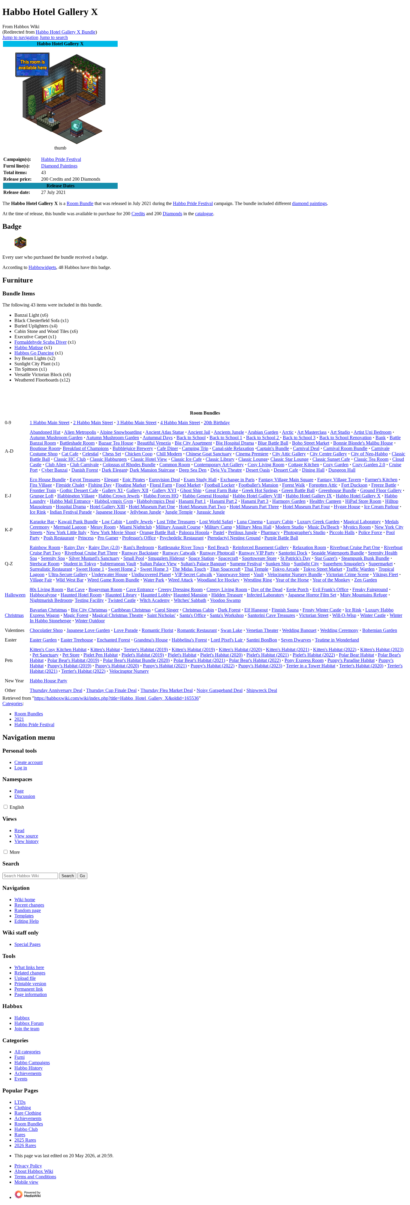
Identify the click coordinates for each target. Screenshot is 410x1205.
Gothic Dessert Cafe (79, 490)
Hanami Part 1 (192, 501)
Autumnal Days (158, 437)
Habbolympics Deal (156, 501)
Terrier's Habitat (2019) (146, 649)
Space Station (201, 558)
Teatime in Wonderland (337, 639)
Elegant (111, 479)
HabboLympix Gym (114, 501)
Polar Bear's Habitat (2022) (255, 660)
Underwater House (110, 574)
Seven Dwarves (296, 639)
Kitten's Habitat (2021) (287, 649)
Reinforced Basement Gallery (261, 547)
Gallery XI (113, 490)
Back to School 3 (299, 437)
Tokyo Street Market (322, 569)
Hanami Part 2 (223, 501)
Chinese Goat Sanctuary (209, 453)
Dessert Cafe (286, 470)
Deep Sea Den (193, 470)
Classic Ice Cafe (186, 459)
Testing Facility (89, 600)
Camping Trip (195, 448)
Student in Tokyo (79, 563)
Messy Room (103, 527)
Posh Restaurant (59, 537)
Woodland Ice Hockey (218, 579)
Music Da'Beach (323, 527)
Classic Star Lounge (289, 459)
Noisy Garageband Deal (220, 690)
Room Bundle (80, 203)
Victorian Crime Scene (347, 574)
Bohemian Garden (379, 630)
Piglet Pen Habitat (100, 654)
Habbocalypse (43, 594)
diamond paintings (309, 203)
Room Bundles (28, 713)
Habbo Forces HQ (161, 495)
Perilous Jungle (242, 532)
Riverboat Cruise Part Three (91, 552)
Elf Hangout (256, 609)
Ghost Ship (190, 490)
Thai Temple (256, 569)
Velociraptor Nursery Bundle (294, 574)
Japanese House (111, 512)
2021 (19, 719)
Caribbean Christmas (131, 609)
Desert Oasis (258, 470)
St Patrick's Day (295, 558)
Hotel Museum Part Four (306, 506)
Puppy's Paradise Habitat (351, 660)
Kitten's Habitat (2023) (381, 649)
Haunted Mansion (190, 594)
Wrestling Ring (257, 579)
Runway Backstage (140, 552)
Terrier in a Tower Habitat (310, 665)
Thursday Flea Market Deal (166, 690)
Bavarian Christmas (48, 609)
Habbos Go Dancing (34, 352)
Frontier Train (43, 490)
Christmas (14, 615)
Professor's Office (139, 537)
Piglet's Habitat (182, 654)
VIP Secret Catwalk (193, 574)
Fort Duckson (354, 485)
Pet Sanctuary (45, 654)
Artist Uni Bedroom (372, 432)
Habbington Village (76, 495)
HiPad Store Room (363, 501)
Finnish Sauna (285, 609)
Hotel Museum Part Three (254, 506)
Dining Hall (313, 470)
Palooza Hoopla (194, 532)
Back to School (191, 437)
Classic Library (220, 459)
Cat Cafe (70, 453)
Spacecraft (228, 558)
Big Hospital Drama (235, 442)
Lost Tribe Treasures (176, 521)
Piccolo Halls (341, 532)
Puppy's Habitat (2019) (69, 665)
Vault (259, 574)
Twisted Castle (122, 600)
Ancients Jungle (229, 432)
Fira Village (41, 485)
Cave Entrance (140, 589)
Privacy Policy (28, 1165)
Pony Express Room (304, 660)
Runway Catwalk (179, 552)
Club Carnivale (84, 464)
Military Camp (218, 527)
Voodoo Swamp (225, 600)
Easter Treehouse (77, 639)
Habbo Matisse (28, 347)
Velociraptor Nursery (129, 671)
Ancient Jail (199, 432)
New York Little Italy (66, 532)
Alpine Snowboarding (121, 432)
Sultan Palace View (158, 563)
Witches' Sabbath (190, 600)
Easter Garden (43, 639)
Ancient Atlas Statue (164, 432)
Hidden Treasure (227, 594)
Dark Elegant (114, 470)
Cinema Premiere (252, 453)
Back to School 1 (226, 437)
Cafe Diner (167, 448)
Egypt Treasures (85, 479)
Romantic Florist (157, 630)
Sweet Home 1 (90, 569)
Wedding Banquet (299, 630)
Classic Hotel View (149, 459)
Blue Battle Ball (273, 442)
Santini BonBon (261, 639)
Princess (86, 537)
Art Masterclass (312, 432)
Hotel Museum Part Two (202, 506)
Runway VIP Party (257, 552)
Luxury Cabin (280, 521)
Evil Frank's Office (330, 589)
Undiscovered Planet (151, 574)
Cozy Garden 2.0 (368, 464)
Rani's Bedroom (138, 547)
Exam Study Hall (200, 479)
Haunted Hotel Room (81, 594)
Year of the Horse (292, 579)
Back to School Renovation (345, 437)
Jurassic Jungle (211, 512)
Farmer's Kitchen (381, 479)
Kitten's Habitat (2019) (193, 649)
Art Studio (340, 432)
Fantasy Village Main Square (285, 479)
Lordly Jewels (139, 521)
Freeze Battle (383, 485)
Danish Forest (84, 470)
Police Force (370, 532)
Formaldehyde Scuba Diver (40, 342)
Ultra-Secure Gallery (68, 574)
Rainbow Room (45, 547)
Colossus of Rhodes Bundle (129, 464)
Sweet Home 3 (154, 569)
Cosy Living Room (266, 464)
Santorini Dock (293, 552)
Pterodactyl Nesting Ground (234, 537)
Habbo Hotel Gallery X (358, 495)
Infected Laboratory (265, 594)
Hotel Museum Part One (152, 506)
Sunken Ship (278, 563)
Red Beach (218, 547)
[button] (6, 807)
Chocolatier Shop (46, 630)
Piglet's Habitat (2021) (267, 654)
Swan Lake (231, 630)
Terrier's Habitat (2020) (361, 665)
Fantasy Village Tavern (339, 479)
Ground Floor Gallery (381, 490)
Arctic (288, 432)
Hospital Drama (71, 506)
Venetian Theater (262, 630)
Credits (138, 213)
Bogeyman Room (105, 589)
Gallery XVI (164, 490)
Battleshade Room (77, 442)
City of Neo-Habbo (369, 453)
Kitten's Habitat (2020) (240, 649)
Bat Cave (76, 589)
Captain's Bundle (273, 448)
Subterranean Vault (118, 563)
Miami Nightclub (135, 527)
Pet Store (71, 654)
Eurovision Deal (164, 479)
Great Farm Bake (221, 490)
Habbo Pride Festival (61, 159)
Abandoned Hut (45, 432)
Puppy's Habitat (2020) (117, 665)
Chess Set (111, 453)
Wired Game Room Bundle (113, 579)
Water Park (153, 579)
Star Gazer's (326, 558)
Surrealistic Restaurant (51, 569)
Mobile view (26, 1182)
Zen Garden (365, 579)
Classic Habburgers (108, 459)
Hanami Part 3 (254, 501)
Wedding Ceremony (339, 630)
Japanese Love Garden (88, 630)
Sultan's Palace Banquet (203, 563)
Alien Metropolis (80, 432)
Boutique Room (45, 448)
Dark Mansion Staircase (152, 470)
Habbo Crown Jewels (119, 495)
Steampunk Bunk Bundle (365, 558)
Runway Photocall (217, 552)
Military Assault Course (178, 527)
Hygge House (347, 506)
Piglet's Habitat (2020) (221, 654)
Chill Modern (169, 453)
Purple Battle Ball (281, 537)
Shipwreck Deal (261, 690)
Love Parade (126, 630)
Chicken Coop (138, 453)
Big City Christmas (89, 609)
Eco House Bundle (48, 479)
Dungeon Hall (341, 470)
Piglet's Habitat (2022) (314, 654)
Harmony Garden (289, 501)
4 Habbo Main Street (180, 422)
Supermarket (381, 563)
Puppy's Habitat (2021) (165, 665)
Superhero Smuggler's (344, 563)
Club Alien (55, 464)
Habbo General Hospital (205, 495)
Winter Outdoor (90, 620)
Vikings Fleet (385, 574)
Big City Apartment (193, 442)
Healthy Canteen (325, 501)
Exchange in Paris (237, 479)
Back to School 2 (263, 437)
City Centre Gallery (328, 453)
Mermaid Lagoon (69, 527)
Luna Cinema (250, 521)
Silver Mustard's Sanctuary (94, 558)
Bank (380, 437)
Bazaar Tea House (115, 442)
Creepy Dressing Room (180, 589)
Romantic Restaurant (197, 630)
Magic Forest (75, 615)
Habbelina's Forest (189, 639)
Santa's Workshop (227, 615)
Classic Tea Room (371, 459)
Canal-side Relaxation (233, 448)
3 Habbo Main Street (136, 422)
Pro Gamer (108, 537)
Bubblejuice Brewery (133, 448)
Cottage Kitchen (303, 464)
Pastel (218, 532)
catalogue (204, 213)
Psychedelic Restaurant (181, 537)
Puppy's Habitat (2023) (260, 665)
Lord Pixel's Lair (227, 639)
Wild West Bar (69, 579)
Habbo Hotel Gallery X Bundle (65, 32)
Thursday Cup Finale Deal (111, 690)
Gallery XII (137, 490)
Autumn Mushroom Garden (56, 437)
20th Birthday (217, 422)
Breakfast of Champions (86, 448)
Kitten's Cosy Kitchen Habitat (58, 649)
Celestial (90, 453)
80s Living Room (46, 589)
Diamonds (172, 213)
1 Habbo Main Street (49, 422)
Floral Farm (161, 485)
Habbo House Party (48, 680)
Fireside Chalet (70, 485)
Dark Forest (229, 609)
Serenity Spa (53, 558)
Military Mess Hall (253, 527)
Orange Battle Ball (158, 532)
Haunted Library (121, 594)
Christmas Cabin (198, 609)
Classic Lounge (253, 459)
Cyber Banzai (54, 470)
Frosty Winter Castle (322, 609)
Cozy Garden (335, 464)
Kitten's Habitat (105, 649)
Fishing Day (100, 485)
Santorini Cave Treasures (271, 615)
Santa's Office (192, 615)
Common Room (174, 464)
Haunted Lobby (156, 594)
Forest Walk (293, 485)
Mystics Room (357, 527)
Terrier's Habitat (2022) (83, 671)
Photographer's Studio (304, 532)
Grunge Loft (41, 495)
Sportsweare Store (259, 558)
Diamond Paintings (59, 165)
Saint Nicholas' (161, 615)
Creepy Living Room (227, 589)
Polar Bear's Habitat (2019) (73, 660)
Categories (12, 703)
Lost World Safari (216, 521)
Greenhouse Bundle (337, 490)
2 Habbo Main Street (93, 422)
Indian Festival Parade (71, 512)
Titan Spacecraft (225, 569)
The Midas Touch (189, 569)
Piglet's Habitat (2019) (143, 654)
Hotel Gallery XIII (107, 506)
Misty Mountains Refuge (363, 594)
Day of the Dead (266, 589)
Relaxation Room (309, 547)
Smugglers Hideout (166, 558)
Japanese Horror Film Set (312, 594)
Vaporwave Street (233, 574)
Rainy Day (74, 547)
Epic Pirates (133, 479)
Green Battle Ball (298, 490)
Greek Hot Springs (260, 490)
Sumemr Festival (246, 563)
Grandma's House (151, 639)
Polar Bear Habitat (356, 654)
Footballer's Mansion (258, 485)
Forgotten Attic (323, 485)
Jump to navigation (20, 37)
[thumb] (60, 142)
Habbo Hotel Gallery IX (309, 495)
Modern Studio (289, 527)
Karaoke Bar (42, 521)
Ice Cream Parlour (381, 506)
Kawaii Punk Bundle (78, 521)
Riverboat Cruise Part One (355, 547)
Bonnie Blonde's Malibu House (363, 442)
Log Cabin (112, 521)
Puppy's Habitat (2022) (212, 665)
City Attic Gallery (289, 453)
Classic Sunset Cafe (331, 459)
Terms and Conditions (35, 1176)
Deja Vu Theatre (226, 470)
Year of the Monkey (331, 579)
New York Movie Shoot (113, 532)
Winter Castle (373, 615)
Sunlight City (306, 563)
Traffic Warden (360, 569)
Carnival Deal (306, 448)
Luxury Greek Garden (318, 521)
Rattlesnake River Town (181, 547)
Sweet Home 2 (122, 569)
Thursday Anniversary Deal (56, 690)
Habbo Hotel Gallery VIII (257, 495)
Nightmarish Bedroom (51, 600)
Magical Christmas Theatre (117, 615)
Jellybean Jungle (145, 512)
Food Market (188, 485)
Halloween (15, 594)
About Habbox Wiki (33, 1171)
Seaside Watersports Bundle (337, 552)
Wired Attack (180, 579)
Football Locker (219, 485)
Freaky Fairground (370, 589)
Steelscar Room (44, 563)
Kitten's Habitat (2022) (334, 649)
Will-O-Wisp (344, 615)
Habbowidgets (42, 267)
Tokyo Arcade (285, 569)
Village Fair (41, 579)
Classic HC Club (70, 459)
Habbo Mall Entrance (70, 501)
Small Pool (133, 558)
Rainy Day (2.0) (104, 547)
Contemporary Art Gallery (219, 464)
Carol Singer (167, 609)
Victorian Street (313, 615)
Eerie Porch (297, 589)
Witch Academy (155, 600)
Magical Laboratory (362, 521)
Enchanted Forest (113, 639)
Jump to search (54, 37)
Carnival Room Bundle (345, 448)
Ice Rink (38, 512)
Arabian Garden (263, 432)
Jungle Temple (179, 512)
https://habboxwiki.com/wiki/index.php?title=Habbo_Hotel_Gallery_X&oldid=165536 (116, 698)
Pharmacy (270, 532)
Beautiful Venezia (154, 442)
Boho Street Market (310, 442)
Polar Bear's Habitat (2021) (199, 660)
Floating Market (131, 485)
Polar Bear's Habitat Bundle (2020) (136, 660)
